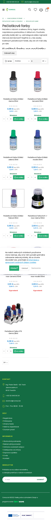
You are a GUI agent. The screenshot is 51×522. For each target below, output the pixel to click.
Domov (3, 18)
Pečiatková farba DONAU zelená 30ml (13, 158)
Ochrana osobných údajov (13, 447)
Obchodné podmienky (12, 441)
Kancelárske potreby (14, 18)
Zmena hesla (8, 424)
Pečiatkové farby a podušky (12, 21)
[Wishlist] (35, 9)
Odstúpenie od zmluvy (12, 450)
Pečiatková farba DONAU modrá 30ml (38, 158)
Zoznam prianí (9, 429)
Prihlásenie (7, 421)
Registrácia (7, 418)
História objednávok (11, 427)
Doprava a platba (10, 453)
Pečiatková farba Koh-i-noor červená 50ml (13, 275)
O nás (5, 455)
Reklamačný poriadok (12, 444)
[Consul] (19, 502)
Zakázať (25, 268)
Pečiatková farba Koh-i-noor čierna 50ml (37, 217)
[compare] (41, 10)
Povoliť (14, 268)
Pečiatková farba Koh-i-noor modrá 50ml (37, 275)
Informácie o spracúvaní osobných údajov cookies (22, 261)
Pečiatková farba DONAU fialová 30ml (13, 217)
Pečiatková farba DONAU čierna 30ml (13, 100)
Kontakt (6, 458)
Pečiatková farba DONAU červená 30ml (38, 100)
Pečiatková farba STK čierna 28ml (13, 332)
